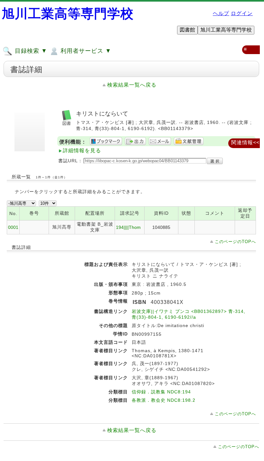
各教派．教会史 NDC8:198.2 (163, 400)
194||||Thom (128, 227)
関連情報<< (245, 142)
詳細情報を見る (82, 150)
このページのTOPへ (235, 241)
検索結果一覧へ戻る (131, 85)
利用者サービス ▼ (85, 51)
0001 (13, 227)
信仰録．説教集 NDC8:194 (161, 391)
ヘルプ (221, 13)
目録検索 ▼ (30, 51)
